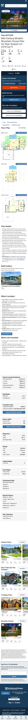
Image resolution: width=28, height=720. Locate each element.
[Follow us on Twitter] (16, 702)
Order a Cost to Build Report (14, 111)
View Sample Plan (6, 333)
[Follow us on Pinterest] (8, 702)
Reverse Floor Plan (22, 132)
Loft (4, 501)
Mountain (5, 486)
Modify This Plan (14, 99)
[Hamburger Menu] (2, 717)
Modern (5, 484)
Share (5, 66)
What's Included (16, 125)
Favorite (12, 66)
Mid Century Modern (8, 482)
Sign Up (14, 676)
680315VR (8, 259)
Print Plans (23, 128)
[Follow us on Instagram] (12, 702)
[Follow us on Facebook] (14, 702)
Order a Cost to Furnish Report (14, 115)
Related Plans (6, 125)
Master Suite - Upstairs (8, 505)
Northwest (5, 488)
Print (15, 69)
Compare (19, 66)
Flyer (4, 122)
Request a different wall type (14, 426)
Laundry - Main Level (8, 499)
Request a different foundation (14, 412)
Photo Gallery (6, 518)
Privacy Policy (6, 710)
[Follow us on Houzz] (10, 702)
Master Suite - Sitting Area (9, 503)
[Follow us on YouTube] (18, 702)
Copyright (23, 710)
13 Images (15, 30)
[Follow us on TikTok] (20, 702)
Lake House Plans (7, 516)
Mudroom (5, 507)
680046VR (21, 259)
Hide (25, 66)
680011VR (7, 258)
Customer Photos (13, 122)
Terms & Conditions (15, 710)
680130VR (19, 258)
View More (22, 542)
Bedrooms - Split (7, 497)
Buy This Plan (14, 87)
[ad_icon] (2, 5)
